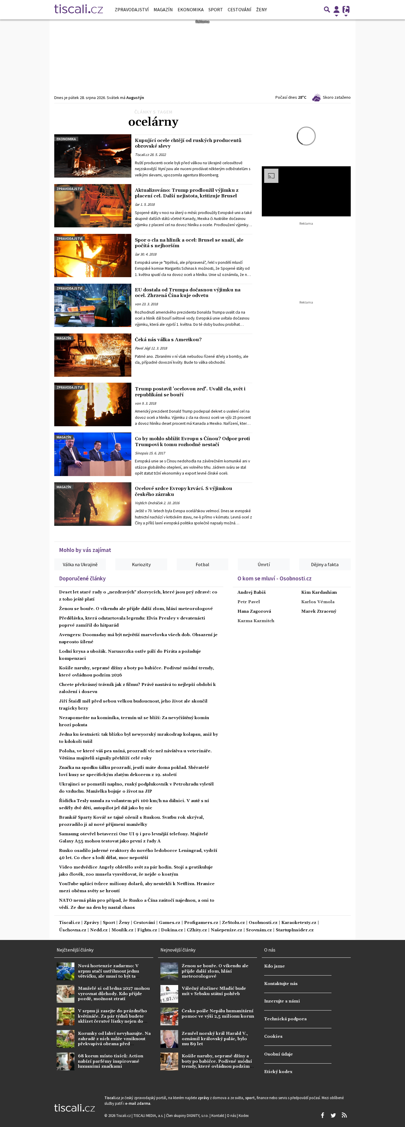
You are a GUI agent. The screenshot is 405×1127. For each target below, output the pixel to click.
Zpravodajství (132, 9)
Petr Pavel (248, 602)
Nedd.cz (99, 930)
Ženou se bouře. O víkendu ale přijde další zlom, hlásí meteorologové (136, 609)
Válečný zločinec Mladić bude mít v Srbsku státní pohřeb (214, 991)
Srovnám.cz (259, 930)
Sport (215, 9)
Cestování (239, 9)
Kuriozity (141, 564)
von (138, 304)
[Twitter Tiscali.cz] (333, 1115)
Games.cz (169, 922)
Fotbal (202, 564)
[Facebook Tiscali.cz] (322, 1115)
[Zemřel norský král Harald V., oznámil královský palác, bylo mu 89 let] (169, 1039)
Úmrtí (264, 564)
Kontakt (218, 1115)
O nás (232, 1115)
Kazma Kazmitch (255, 621)
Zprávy (91, 922)
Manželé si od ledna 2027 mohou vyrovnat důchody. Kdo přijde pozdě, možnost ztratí (114, 994)
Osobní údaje (278, 1054)
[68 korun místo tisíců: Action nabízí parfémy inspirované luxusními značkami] (65, 1061)
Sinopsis (141, 453)
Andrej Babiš (251, 592)
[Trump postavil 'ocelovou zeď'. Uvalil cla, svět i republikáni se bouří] (92, 404)
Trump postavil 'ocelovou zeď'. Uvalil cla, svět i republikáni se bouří (190, 392)
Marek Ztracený (318, 611)
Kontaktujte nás (281, 983)
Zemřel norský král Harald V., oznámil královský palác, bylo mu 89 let (215, 1039)
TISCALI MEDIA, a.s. (148, 1115)
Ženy (261, 9)
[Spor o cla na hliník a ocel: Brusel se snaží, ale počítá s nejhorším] (92, 255)
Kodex (244, 1115)
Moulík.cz (122, 930)
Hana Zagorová (254, 611)
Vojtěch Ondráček (148, 502)
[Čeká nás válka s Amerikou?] (92, 355)
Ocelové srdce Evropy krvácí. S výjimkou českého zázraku (183, 491)
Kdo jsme (274, 966)
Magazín (163, 9)
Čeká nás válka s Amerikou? (168, 340)
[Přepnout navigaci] (336, 9)
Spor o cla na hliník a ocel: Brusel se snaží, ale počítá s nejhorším (189, 243)
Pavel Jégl (142, 348)
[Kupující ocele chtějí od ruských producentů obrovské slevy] (92, 156)
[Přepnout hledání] (327, 9)
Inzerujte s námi (282, 1001)
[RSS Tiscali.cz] (344, 1115)
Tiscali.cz (142, 154)
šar (137, 204)
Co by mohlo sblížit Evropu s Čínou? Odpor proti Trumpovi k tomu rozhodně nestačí (192, 441)
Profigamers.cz (201, 922)
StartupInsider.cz (295, 930)
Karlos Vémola (317, 602)
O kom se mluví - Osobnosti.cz (274, 578)
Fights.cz (147, 930)
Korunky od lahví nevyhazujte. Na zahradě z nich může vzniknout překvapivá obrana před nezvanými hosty (114, 1041)
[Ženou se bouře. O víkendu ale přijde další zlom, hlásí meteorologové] (169, 971)
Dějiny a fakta (325, 564)
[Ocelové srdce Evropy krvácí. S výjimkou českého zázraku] (92, 504)
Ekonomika (191, 9)
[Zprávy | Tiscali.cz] (78, 9)
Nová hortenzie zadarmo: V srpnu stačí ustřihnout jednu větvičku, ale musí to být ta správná (108, 973)
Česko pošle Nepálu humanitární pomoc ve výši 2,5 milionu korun (218, 1013)
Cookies (273, 1036)
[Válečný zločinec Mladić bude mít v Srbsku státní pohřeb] (169, 994)
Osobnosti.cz (263, 922)
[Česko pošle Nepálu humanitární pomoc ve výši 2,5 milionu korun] (169, 1016)
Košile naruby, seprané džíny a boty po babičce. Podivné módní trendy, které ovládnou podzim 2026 (217, 1063)
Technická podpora (285, 1019)
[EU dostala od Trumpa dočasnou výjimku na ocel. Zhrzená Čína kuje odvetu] (92, 305)
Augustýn (135, 97)
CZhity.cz (197, 930)
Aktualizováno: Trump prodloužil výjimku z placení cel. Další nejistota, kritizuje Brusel (186, 193)
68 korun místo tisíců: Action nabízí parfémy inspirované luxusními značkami (110, 1061)
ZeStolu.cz (233, 922)
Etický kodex (278, 1072)
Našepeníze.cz (226, 930)
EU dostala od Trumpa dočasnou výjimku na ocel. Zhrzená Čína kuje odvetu (187, 292)
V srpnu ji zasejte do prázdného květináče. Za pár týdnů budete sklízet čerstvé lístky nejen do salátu (112, 1018)
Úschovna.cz (72, 930)
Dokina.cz (172, 930)
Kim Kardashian (319, 592)
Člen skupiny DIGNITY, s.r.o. (188, 1115)
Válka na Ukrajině (80, 564)
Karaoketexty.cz (298, 922)
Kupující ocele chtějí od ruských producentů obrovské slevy (188, 143)
